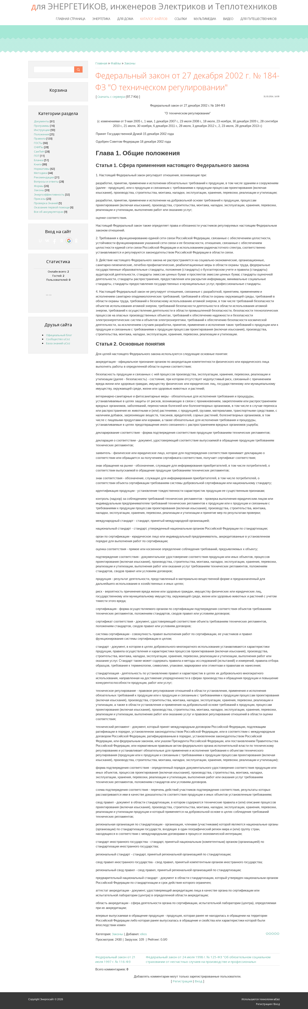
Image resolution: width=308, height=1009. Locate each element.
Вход (198, 981)
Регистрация (182, 981)
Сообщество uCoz (58, 339)
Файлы (116, 63)
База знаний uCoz (58, 343)
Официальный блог (59, 335)
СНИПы (38, 147)
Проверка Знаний (46, 203)
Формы (39, 186)
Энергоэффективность (49, 194)
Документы (41, 121)
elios (143, 934)
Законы (129, 63)
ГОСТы (38, 143)
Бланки (39, 160)
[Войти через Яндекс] (61, 241)
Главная (101, 63)
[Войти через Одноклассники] (76, 241)
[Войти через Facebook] (54, 241)
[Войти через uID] (40, 241)
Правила (40, 138)
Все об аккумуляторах (48, 212)
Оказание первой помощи (52, 207)
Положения (41, 134)
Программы (41, 126)
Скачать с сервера (111, 96)
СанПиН (39, 151)
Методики (41, 173)
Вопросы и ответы (46, 181)
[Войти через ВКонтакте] (47, 241)
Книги (38, 164)
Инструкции (42, 130)
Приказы (40, 199)
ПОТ (36, 156)
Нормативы (42, 169)
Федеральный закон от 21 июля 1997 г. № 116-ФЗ (115, 959)
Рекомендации (44, 177)
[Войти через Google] (69, 240)
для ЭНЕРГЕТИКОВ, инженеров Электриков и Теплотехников (154, 6)
